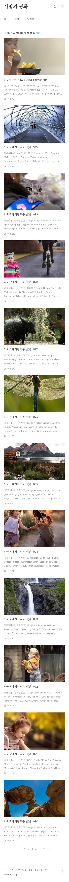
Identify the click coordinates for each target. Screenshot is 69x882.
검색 (54, 6)
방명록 (30, 19)
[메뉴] (62, 6)
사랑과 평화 (16, 6)
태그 (16, 19)
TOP (62, 871)
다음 (49, 849)
